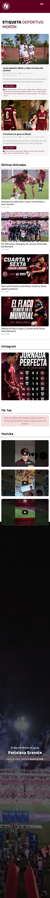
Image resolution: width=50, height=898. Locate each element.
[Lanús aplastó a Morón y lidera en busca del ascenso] (25, 49)
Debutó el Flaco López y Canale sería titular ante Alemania (23, 330)
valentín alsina (21, 93)
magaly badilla (41, 91)
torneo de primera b (10, 93)
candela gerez (31, 89)
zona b (6, 95)
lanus (34, 91)
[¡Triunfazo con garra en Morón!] (25, 115)
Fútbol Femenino (11, 75)
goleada (16, 91)
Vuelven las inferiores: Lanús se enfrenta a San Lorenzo (23, 203)
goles (5, 153)
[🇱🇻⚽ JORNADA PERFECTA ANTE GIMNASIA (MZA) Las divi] (25, 376)
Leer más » (10, 86)
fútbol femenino (8, 91)
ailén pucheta (12, 89)
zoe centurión (42, 93)
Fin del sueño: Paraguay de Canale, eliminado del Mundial (24, 245)
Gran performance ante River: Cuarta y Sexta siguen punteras (24, 287)
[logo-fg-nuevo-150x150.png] (6, 6)
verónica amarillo (31, 93)
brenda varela (21, 89)
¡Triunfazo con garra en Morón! (17, 134)
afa (6, 89)
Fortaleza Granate (11, 73)
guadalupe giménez (26, 91)
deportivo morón (41, 89)
